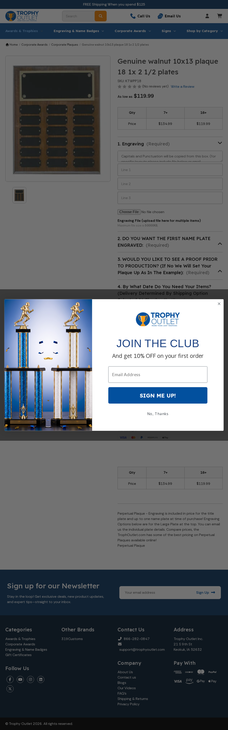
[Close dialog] (219, 303)
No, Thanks (158, 413)
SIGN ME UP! (158, 395)
